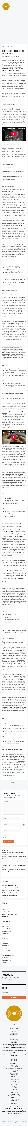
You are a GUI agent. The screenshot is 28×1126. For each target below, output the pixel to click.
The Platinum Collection (8, 570)
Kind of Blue (22, 450)
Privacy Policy (14, 1033)
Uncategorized (5, 960)
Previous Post (14, 783)
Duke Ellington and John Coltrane (12, 226)
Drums (3, 919)
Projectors (4, 941)
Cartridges (13, 56)
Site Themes (4, 948)
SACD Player (4, 946)
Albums (3, 909)
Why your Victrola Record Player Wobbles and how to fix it (14, 1051)
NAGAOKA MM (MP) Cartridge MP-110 (13, 298)
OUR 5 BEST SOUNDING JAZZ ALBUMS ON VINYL (11, 68)
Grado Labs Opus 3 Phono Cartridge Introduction (12, 412)
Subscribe (14, 997)
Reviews (4, 943)
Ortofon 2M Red (9, 531)
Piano (3, 938)
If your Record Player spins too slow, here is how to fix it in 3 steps (14, 1045)
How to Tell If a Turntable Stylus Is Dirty (10, 890)
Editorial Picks (5, 921)
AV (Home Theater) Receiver (8, 914)
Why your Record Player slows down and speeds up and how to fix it (14, 1055)
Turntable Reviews (6, 955)
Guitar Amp (4, 929)
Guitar (3, 926)
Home (14, 1030)
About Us (14, 1031)
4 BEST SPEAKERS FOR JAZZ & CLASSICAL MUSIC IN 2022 (13, 69)
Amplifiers (4, 912)
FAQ (2, 924)
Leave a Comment (6, 56)
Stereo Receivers (6, 953)
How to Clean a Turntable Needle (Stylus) (11, 888)
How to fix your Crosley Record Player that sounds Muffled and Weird (14, 1048)
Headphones (5, 931)
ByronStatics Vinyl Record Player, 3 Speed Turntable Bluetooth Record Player (13, 236)
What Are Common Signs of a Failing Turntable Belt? (13, 893)
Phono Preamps (5, 936)
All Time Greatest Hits (9, 323)
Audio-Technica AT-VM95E (19, 194)
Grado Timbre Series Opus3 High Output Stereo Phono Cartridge (13, 405)
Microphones (5, 934)
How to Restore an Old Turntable (9, 885)
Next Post (14, 787)
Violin (3, 963)
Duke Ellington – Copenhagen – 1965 (14, 119)
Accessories (4, 907)
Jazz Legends (21, 660)
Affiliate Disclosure (14, 1035)
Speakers (4, 950)
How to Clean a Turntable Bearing (9, 895)
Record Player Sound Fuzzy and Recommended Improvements (14, 1042)
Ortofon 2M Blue (21, 530)
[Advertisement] (14, 27)
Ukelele (3, 958)
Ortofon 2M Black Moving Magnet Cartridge (13, 537)
